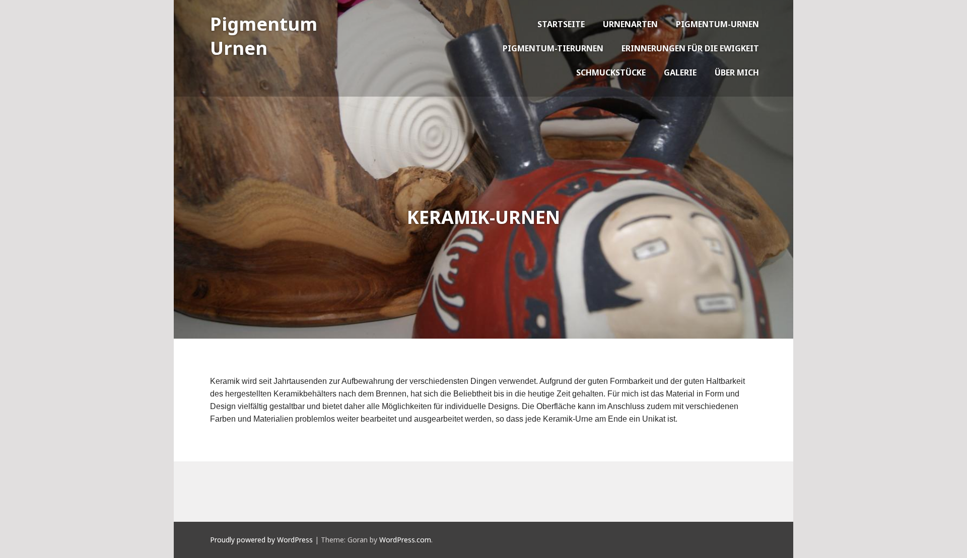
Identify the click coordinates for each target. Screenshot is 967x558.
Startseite (561, 24)
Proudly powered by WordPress (261, 539)
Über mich (737, 72)
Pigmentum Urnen (263, 36)
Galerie (680, 72)
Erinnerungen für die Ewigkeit (690, 48)
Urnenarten (630, 24)
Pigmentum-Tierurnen (553, 48)
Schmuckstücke (611, 72)
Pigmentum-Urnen (717, 24)
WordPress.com (405, 539)
